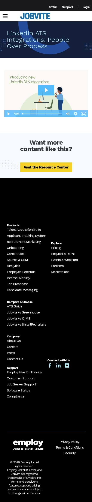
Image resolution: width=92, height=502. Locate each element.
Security (70, 453)
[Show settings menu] (75, 113)
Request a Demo (63, 254)
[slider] (41, 113)
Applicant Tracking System (26, 236)
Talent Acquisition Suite (24, 230)
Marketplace (60, 272)
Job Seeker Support (21, 384)
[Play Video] (8, 113)
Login (86, 7)
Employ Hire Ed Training (24, 372)
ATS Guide (14, 306)
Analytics (13, 266)
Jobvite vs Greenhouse (23, 312)
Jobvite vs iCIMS (18, 318)
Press (11, 353)
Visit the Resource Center (46, 167)
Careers (12, 347)
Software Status (18, 390)
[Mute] (67, 113)
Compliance (15, 396)
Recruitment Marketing (24, 242)
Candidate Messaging (22, 290)
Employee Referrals (21, 272)
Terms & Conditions (69, 447)
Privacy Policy (69, 442)
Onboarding (15, 248)
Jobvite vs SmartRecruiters (26, 324)
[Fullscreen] (84, 113)
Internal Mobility (18, 278)
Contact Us (15, 359)
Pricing (56, 248)
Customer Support (20, 378)
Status (53, 7)
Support (67, 7)
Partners (57, 266)
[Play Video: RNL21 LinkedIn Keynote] (46, 90)
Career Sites (15, 254)
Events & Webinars (64, 260)
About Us (14, 341)
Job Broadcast (17, 284)
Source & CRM (17, 260)
